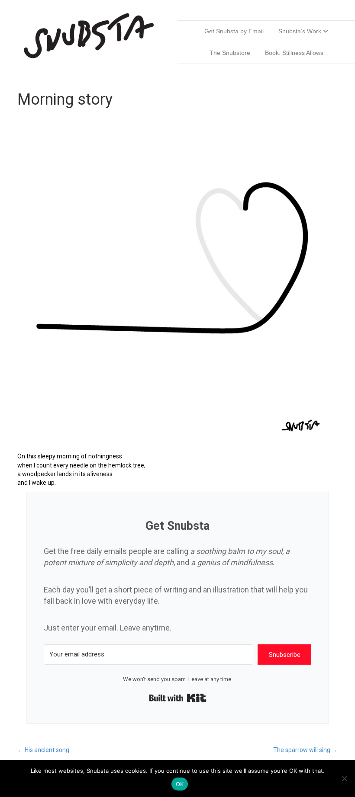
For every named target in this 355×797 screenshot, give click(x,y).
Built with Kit (178, 698)
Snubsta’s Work (299, 31)
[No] (344, 778)
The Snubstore (230, 52)
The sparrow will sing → (305, 749)
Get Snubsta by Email (234, 31)
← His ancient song (43, 749)
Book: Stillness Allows (294, 52)
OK (180, 784)
